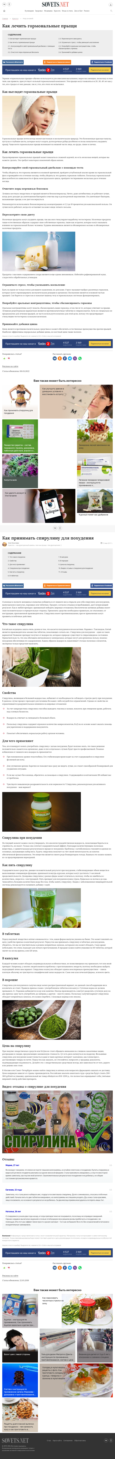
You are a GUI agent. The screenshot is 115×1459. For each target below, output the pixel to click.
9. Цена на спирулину (66, 565)
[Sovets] (55, 4)
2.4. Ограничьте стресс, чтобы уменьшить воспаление (79, 42)
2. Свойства (12, 561)
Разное (87, 11)
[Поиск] (111, 11)
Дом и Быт (78, 11)
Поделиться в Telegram (70, 358)
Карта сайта (57, 1441)
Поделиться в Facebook (103, 62)
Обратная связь (80, 1441)
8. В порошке (63, 561)
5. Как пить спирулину (16, 572)
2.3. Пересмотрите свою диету (70, 39)
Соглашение (68, 1441)
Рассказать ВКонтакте (14, 62)
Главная (4, 11)
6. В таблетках (13, 576)
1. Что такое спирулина (16, 557)
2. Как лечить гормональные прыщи (21, 42)
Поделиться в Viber (75, 358)
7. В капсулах (63, 557)
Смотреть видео (57, 1122)
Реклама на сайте (10, 366)
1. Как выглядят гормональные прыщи (22, 39)
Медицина (48, 11)
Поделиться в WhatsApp (80, 358)
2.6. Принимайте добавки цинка (70, 52)
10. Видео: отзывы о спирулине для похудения (76, 568)
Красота (57, 11)
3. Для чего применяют (16, 565)
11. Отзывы (63, 572)
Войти (111, 5)
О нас (49, 1441)
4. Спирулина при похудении (18, 568)
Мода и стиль (67, 11)
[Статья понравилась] (4, 358)
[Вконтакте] (4, 4)
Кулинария (29, 11)
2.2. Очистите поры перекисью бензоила (23, 52)
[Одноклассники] (9, 4)
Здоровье (39, 11)
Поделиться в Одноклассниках (58, 62)
